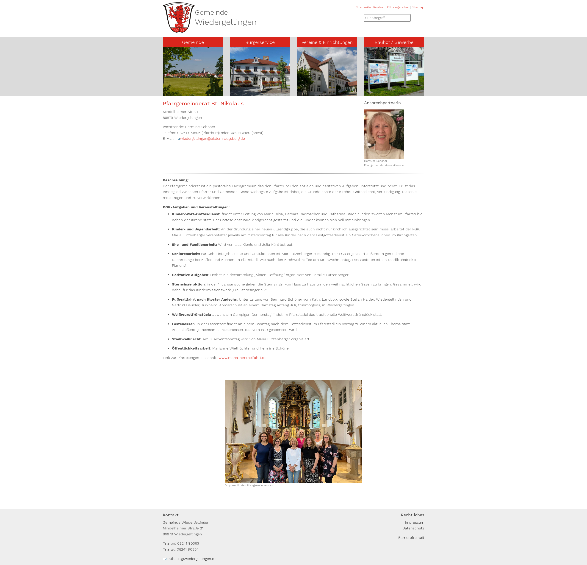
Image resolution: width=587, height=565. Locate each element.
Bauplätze (244, 92)
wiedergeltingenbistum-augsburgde (212, 138)
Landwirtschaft (382, 76)
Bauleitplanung (248, 59)
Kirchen (174, 76)
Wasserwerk (379, 59)
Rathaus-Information (254, 84)
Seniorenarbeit (315, 84)
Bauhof (375, 51)
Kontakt (379, 7)
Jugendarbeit (313, 76)
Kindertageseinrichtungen (325, 59)
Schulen (309, 68)
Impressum (414, 522)
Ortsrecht (243, 76)
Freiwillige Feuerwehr (321, 51)
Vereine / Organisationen (324, 92)
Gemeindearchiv (182, 68)
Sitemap (418, 7)
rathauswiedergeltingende (191, 559)
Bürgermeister (180, 51)
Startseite (363, 7)
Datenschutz (413, 528)
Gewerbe (377, 68)
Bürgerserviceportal (252, 51)
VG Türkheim (179, 84)
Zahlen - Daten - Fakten (189, 92)
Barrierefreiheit (411, 537)
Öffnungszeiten (398, 7)
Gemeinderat (179, 59)
